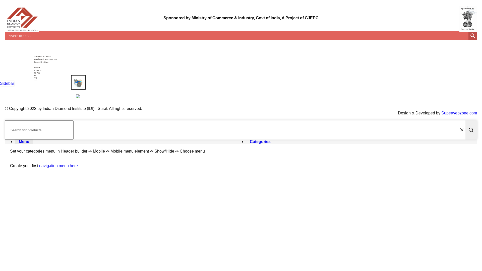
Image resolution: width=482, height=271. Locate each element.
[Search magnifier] (472, 35)
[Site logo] (22, 32)
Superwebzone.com (459, 113)
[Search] (471, 130)
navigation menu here (58, 166)
